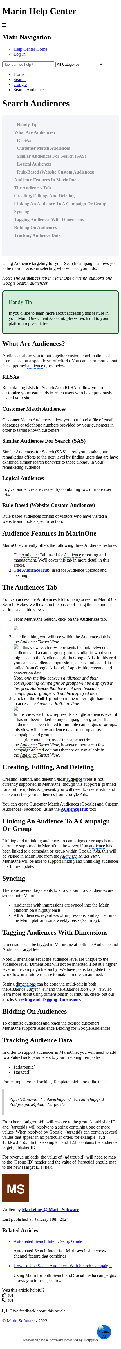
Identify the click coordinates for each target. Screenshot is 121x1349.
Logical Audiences (34, 164)
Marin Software (21, 1320)
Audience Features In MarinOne (45, 179)
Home (19, 74)
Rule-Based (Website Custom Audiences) (55, 172)
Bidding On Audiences (35, 227)
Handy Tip (27, 124)
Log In (20, 54)
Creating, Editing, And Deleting (44, 195)
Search (20, 79)
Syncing (21, 211)
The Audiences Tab (32, 187)
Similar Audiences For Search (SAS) (51, 156)
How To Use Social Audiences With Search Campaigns (63, 1265)
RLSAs (24, 140)
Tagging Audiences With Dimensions (49, 219)
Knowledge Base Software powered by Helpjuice (61, 1340)
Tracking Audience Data (37, 235)
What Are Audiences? (35, 132)
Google (20, 84)
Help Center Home (30, 49)
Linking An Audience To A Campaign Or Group (60, 203)
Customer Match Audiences (43, 148)
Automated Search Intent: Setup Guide (48, 1241)
